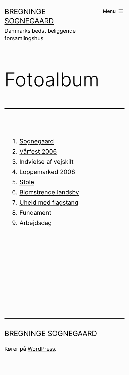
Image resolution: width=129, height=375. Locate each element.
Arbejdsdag (36, 222)
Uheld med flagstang (49, 202)
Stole (27, 182)
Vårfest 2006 (38, 151)
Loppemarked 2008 (47, 172)
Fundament (35, 212)
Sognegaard (37, 141)
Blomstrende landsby (49, 192)
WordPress (41, 349)
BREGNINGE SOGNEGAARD (50, 333)
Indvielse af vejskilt (47, 161)
